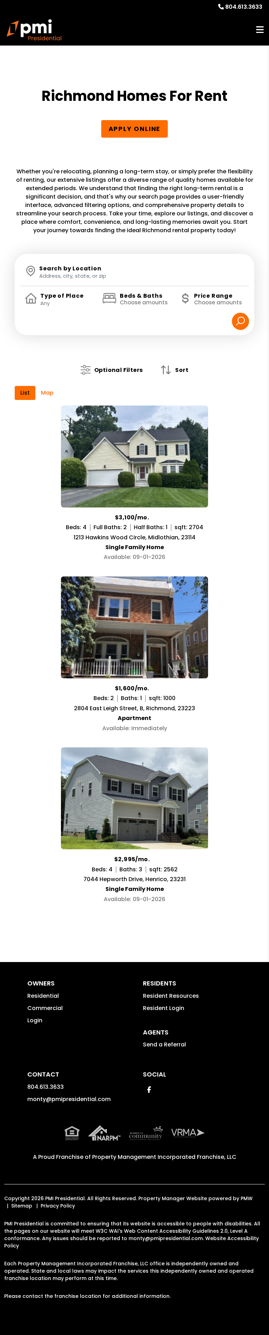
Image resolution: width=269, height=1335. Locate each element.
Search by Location (70, 268)
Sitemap (21, 1205)
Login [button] (34, 1020)
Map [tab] (47, 393)
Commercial (45, 1008)
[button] (149, 1090)
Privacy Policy (58, 1205)
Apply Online (135, 128)
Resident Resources (171, 996)
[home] (34, 29)
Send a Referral (164, 1044)
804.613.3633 (243, 7)
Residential (43, 996)
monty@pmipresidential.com (69, 1099)
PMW (247, 1198)
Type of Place (61, 296)
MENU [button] (260, 30)
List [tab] (25, 393)
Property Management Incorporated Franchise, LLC (164, 1157)
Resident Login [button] (163, 1008)
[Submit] (240, 321)
